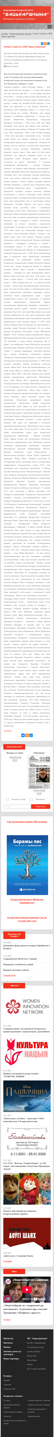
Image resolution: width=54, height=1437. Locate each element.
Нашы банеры (32, 1360)
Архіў (14, 760)
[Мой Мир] (48, 43)
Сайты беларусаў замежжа (12, 1412)
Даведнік (6, 1380)
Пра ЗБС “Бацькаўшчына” (36, 1343)
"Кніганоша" (40, 799)
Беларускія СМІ (9, 1389)
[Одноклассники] (45, 43)
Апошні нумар (15, 757)
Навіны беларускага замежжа (20, 34)
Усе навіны (7, 1261)
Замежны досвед (34, 1416)
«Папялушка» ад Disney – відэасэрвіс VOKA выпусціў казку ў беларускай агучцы (23, 1119)
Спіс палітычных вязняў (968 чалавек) (27, 822)
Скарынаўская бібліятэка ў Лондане (20, 959)
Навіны (7, 1347)
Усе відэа (6, 1320)
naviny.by (8, 730)
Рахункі (30, 1364)
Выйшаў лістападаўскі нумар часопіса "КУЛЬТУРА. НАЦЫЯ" (21, 1075)
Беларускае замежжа (12, 1396)
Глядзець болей (9, 975)
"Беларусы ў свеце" (18, 799)
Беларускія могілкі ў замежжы (39, 1405)
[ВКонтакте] (42, 43)
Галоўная (4, 34)
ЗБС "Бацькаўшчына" (37, 1338)
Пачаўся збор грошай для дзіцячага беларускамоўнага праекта (19, 1212)
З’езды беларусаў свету (35, 1347)
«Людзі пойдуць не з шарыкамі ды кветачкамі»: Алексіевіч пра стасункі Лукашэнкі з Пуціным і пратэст (25, 1309)
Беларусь (7, 1376)
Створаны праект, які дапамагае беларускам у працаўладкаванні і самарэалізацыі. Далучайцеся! (26, 1030)
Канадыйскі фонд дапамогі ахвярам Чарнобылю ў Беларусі (26, 947)
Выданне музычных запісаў (16, 970)
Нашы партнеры (11, 1359)
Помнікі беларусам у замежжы (39, 1400)
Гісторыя (6, 1400)
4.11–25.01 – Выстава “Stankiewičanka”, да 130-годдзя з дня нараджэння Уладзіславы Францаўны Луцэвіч (26, 1166)
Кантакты (8, 1343)
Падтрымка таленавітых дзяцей (18, 964)
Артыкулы (7, 1385)
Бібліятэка (8, 1338)
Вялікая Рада (32, 1356)
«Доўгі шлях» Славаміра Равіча (18, 1256)
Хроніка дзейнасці (33, 1352)
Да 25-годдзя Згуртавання (36, 1369)
